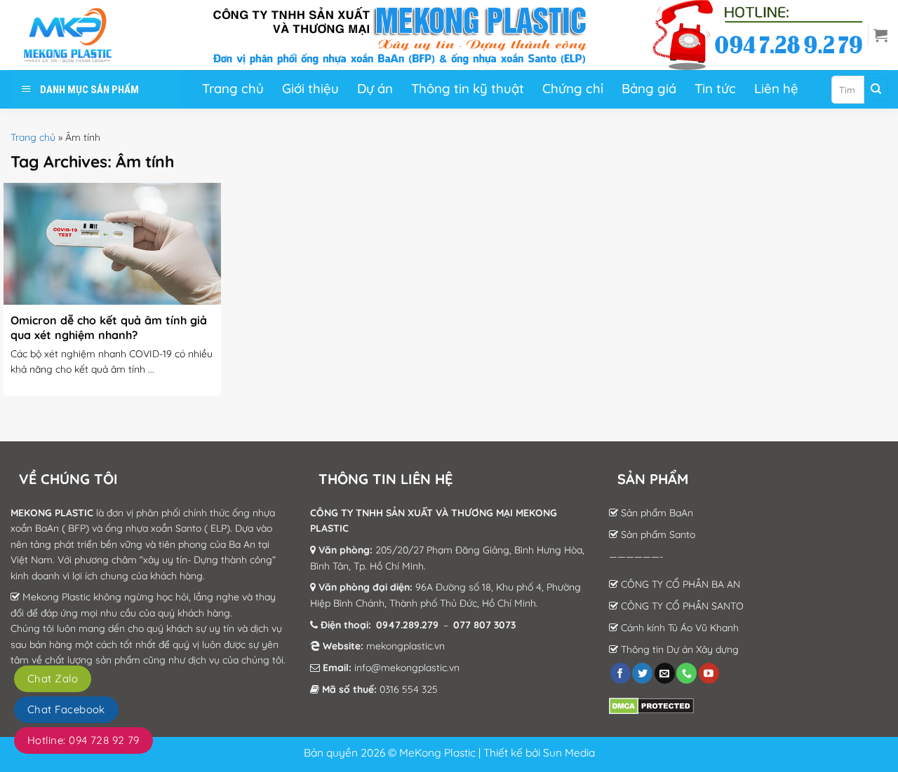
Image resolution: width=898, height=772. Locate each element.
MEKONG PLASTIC (52, 512)
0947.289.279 (407, 625)
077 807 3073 (484, 625)
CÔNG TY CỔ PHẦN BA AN (679, 584)
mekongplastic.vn (405, 646)
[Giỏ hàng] (880, 35)
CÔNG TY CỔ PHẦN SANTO (681, 606)
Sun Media (569, 752)
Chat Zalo (52, 678)
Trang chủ (33, 137)
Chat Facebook (66, 709)
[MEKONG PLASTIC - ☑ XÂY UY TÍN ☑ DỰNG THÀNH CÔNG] (81, 35)
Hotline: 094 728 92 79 (83, 740)
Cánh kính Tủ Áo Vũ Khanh (678, 627)
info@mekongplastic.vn (407, 667)
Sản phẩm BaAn (655, 512)
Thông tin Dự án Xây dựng (678, 649)
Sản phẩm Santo (656, 534)
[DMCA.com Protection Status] (651, 705)
